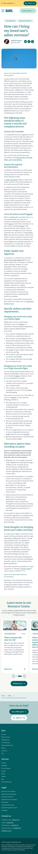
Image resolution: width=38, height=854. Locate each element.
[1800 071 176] (30, 3)
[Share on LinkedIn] (25, 41)
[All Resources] (19, 683)
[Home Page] (9, 10)
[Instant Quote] (28, 10)
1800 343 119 (14, 825)
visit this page (25, 569)
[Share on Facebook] (32, 41)
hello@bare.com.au (6, 831)
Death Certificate (11, 180)
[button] (2, 11)
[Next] (24, 676)
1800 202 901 (10, 822)
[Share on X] (28, 41)
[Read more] (15, 646)
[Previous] (13, 676)
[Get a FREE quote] (19, 711)
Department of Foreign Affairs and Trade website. (18, 159)
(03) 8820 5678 (17, 828)
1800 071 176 (15, 820)
